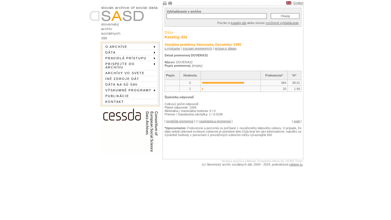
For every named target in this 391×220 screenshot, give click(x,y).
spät (297, 121)
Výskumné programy (128, 90)
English (298, 3)
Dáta (110, 52)
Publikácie (117, 96)
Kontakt (114, 101)
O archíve (116, 46)
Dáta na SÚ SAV (121, 84)
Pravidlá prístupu (126, 58)
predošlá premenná (179, 121)
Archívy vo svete (125, 73)
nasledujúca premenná (215, 121)
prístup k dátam (225, 48)
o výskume (172, 48)
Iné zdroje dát (122, 78)
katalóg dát (238, 23)
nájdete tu (296, 164)
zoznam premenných (197, 48)
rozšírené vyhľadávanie (282, 23)
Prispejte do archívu (120, 65)
